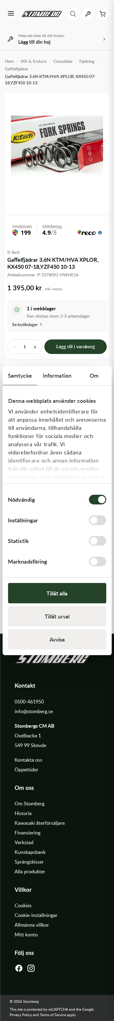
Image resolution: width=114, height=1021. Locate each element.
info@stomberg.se (34, 711)
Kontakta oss (28, 759)
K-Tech (13, 252)
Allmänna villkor (32, 925)
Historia (23, 813)
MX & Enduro (34, 61)
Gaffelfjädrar (16, 69)
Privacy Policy (21, 1014)
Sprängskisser (29, 861)
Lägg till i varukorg (75, 346)
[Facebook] (19, 970)
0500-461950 (29, 701)
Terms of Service (53, 1014)
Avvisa (57, 639)
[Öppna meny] (11, 14)
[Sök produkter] (73, 14)
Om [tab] (94, 375)
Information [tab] (57, 375)
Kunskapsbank (30, 852)
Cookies (23, 905)
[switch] (97, 520)
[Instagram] (31, 970)
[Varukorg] (102, 14)
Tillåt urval (57, 616)
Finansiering (27, 832)
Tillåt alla (57, 593)
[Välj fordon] (88, 14)
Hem (9, 61)
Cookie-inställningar (36, 915)
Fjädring (86, 61)
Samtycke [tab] (20, 375)
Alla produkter (30, 871)
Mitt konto (26, 934)
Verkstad (24, 842)
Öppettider (26, 769)
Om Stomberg (29, 803)
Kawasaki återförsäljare (40, 823)
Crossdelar (63, 61)
